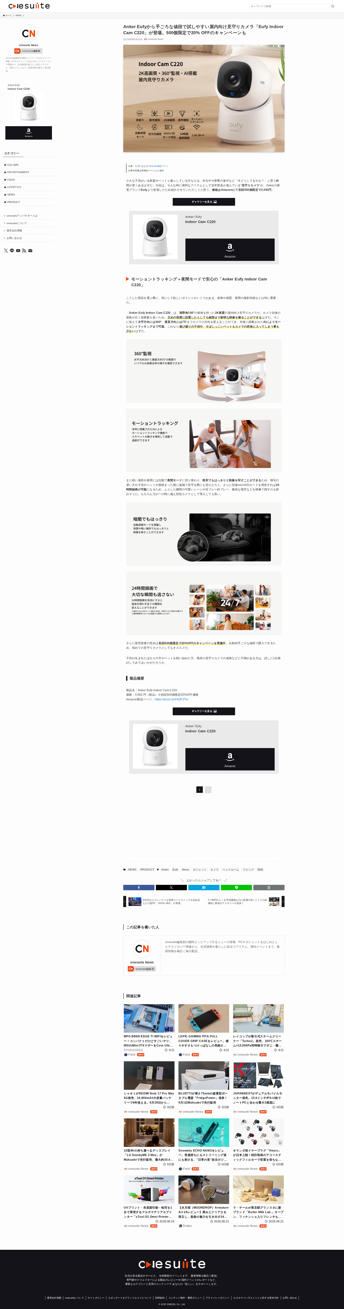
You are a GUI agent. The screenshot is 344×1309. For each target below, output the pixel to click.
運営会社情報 (14, 230)
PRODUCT (147, 869)
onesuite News (142, 962)
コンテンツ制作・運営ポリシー (185, 1297)
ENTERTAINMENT (18, 172)
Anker (165, 869)
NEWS (132, 869)
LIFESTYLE (14, 187)
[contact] (30, 250)
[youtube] (18, 250)
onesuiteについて (17, 223)
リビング (248, 869)
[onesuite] (63, 6)
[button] (138, 887)
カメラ (214, 869)
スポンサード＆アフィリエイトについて (129, 1297)
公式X (138, 166)
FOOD (11, 179)
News (185, 869)
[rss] (24, 250)
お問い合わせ (14, 238)
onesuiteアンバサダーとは (22, 215)
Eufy (175, 869)
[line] (12, 250)
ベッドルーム (231, 869)
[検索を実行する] (332, 6)
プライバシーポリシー (218, 1297)
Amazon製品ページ (158, 166)
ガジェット (200, 869)
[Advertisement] (168, 828)
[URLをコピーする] (269, 887)
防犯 (260, 869)
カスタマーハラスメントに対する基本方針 (256, 1297)
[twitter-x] (5, 250)
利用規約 (160, 1297)
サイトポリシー (96, 1297)
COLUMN (13, 164)
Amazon (230, 250)
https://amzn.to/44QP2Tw (171, 699)
